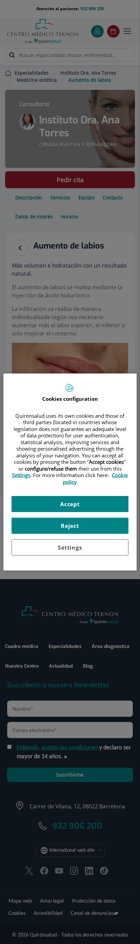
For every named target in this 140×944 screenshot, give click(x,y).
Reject (70, 526)
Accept (70, 504)
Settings (70, 547)
